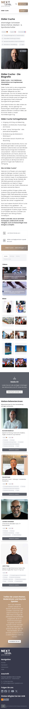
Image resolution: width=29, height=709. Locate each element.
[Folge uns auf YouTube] (12, 691)
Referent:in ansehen (14, 449)
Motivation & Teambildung (10, 44)
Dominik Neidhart (8, 431)
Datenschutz (4, 667)
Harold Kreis (6, 477)
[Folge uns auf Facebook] (6, 691)
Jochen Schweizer (8, 521)
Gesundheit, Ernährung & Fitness (12, 38)
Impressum (4, 665)
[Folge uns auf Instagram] (9, 691)
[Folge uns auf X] (16, 691)
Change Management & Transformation (14, 35)
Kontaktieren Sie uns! (14, 641)
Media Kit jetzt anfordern (14, 392)
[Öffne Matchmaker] (16, 4)
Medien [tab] (6, 256)
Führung (12, 440)
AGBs (2, 669)
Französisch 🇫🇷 (22, 32)
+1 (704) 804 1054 (8, 681)
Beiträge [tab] (12, 256)
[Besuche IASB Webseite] (5, 699)
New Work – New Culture (8, 579)
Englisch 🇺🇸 (13, 32)
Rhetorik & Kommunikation (21, 579)
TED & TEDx (11, 581)
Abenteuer (6, 440)
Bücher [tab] (18, 256)
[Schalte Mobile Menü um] (3, 706)
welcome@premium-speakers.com (13, 683)
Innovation (21, 442)
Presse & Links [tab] (7, 259)
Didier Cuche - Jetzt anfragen (14, 248)
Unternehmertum (7, 534)
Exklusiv (24, 51)
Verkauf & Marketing (17, 534)
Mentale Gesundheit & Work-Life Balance (14, 41)
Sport (22, 44)
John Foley (5, 566)
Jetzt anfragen (23, 4)
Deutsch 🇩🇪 (5, 32)
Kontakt (3, 662)
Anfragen (22, 10)
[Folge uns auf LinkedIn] (2, 691)
